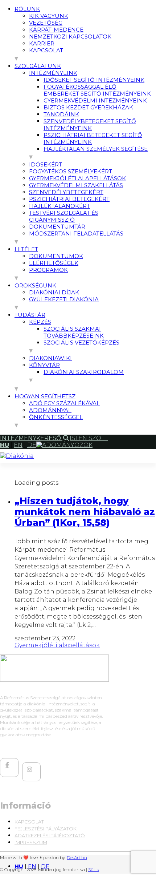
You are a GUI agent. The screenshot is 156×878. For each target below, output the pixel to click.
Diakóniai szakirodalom (84, 371)
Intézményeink (53, 72)
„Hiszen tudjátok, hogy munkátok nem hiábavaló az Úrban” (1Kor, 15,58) (85, 511)
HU (19, 866)
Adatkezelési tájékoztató (50, 835)
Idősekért (45, 164)
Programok (48, 269)
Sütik (93, 869)
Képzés (40, 321)
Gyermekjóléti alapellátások (77, 178)
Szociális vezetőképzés (81, 342)
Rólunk (27, 8)
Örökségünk (35, 285)
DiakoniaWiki (50, 358)
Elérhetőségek (53, 262)
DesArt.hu (77, 857)
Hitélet (26, 249)
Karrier (41, 43)
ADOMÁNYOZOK (67, 445)
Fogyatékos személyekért (70, 171)
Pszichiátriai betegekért (69, 199)
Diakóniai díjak (54, 292)
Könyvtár (44, 365)
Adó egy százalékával (64, 403)
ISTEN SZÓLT (89, 438)
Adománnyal (50, 410)
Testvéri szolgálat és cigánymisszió (63, 216)
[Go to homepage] (17, 455)
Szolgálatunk (38, 66)
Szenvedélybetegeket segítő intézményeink (90, 125)
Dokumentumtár (57, 226)
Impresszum (31, 842)
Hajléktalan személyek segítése (96, 148)
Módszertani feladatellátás (76, 233)
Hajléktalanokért (59, 205)
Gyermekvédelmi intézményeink (95, 100)
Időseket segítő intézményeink (94, 79)
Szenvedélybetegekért (66, 192)
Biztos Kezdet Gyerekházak (88, 107)
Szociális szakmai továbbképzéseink (74, 332)
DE (45, 866)
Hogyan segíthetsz (45, 396)
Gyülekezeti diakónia (64, 299)
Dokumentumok (56, 256)
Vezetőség (45, 22)
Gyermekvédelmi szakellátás (76, 185)
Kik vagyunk (48, 15)
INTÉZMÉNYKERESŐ (31, 438)
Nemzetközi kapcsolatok (70, 36)
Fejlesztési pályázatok (46, 828)
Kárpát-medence (56, 29)
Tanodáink (61, 114)
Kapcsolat (46, 50)
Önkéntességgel (56, 417)
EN (32, 866)
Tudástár (30, 314)
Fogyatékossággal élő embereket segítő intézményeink (97, 90)
